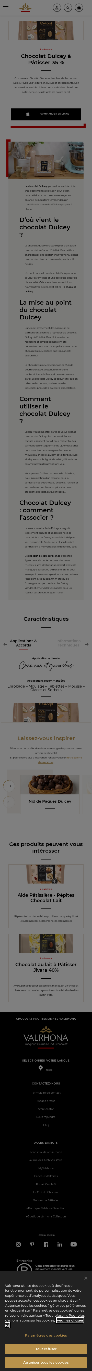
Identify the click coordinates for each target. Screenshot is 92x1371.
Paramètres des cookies (46, 1335)
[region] (46, 1321)
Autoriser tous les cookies (45, 1362)
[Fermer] (85, 1278)
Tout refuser (46, 1349)
